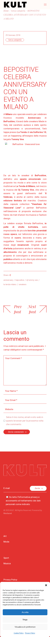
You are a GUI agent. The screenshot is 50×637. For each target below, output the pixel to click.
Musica (7, 563)
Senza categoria (15, 39)
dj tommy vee (32, 280)
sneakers (22, 284)
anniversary (8, 280)
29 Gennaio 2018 (13, 35)
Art (5, 536)
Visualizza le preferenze (25, 627)
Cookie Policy (19, 633)
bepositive (19, 280)
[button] (46, 585)
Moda (6, 541)
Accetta (25, 612)
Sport (6, 558)
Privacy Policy (30, 633)
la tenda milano (9, 284)
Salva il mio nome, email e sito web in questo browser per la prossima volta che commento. (24, 421)
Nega (25, 619)
